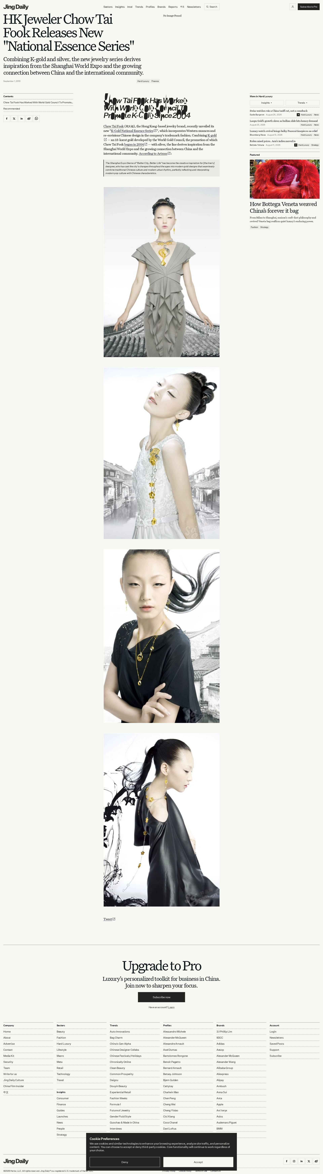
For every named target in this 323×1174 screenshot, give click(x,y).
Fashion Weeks (118, 1098)
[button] (292, 6)
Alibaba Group (225, 1068)
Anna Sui (222, 1092)
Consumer (63, 1098)
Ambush (221, 1086)
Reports (173, 6)
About (7, 1037)
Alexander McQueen (174, 1037)
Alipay (220, 1080)
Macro (60, 1055)
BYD (219, 1134)
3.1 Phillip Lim (224, 1031)
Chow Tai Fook (113, 126)
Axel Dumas (170, 1049)
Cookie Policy (185, 1171)
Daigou (114, 1080)
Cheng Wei (169, 1104)
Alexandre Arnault (173, 1043)
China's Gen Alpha (120, 1043)
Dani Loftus (169, 1128)
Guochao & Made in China (124, 1122)
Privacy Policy (168, 1171)
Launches (62, 1116)
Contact (8, 1049)
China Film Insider (13, 1086)
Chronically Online (120, 1062)
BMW (220, 1128)
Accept (198, 1162)
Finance (155, 81)
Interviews (116, 1128)
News (316, 115)
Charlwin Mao (171, 1092)
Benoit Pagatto (172, 1062)
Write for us (10, 1074)
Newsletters (194, 6)
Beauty (61, 1031)
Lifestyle (62, 1049)
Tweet (107, 919)
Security (8, 1062)
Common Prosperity (121, 1074)
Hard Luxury (143, 81)
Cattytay (168, 1086)
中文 (5, 1092)
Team (6, 1068)
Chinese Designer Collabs (124, 1049)
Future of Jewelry (120, 1110)
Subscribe (275, 1055)
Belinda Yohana (257, 145)
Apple (220, 1104)
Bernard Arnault (172, 1068)
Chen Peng (169, 1098)
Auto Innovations (120, 1031)
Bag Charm (116, 1037)
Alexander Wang (226, 1062)
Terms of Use (201, 1171)
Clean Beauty (117, 1068)
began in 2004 (134, 144)
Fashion (254, 227)
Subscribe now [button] (161, 997)
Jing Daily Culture (13, 1080)
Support (274, 1049)
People (61, 1128)
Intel (129, 6)
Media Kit (8, 1055)
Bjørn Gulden (170, 1080)
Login (171, 1007)
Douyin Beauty (118, 1086)
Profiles (150, 6)
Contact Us (215, 1171)
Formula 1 (115, 1104)
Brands (161, 6)
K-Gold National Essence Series (132, 131)
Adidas (221, 1043)
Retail (60, 1068)
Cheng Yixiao (170, 1110)
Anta (219, 1098)
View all (220, 1141)
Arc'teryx (222, 1110)
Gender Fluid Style (120, 1116)
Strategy (315, 145)
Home (6, 1031)
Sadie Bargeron (257, 114)
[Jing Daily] (16, 7)
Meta (59, 1062)
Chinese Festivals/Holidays (125, 1055)
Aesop (220, 1049)
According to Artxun (153, 153)
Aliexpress (223, 1074)
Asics (220, 1116)
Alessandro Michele (174, 1031)
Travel (60, 1080)
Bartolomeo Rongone (175, 1055)
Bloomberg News (258, 135)
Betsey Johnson (172, 1074)
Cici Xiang (169, 1116)
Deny (124, 1162)
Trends (139, 6)
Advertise (9, 1043)
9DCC (220, 1037)
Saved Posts (277, 1043)
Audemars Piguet (227, 1122)
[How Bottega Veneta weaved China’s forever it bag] (285, 179)
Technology (63, 1074)
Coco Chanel (170, 1122)
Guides (61, 1110)
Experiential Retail (120, 1092)
